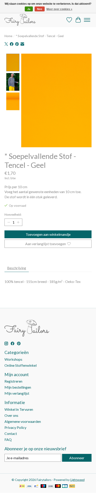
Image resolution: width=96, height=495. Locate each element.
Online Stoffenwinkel (20, 365)
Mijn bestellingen (17, 387)
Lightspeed (77, 480)
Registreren (13, 381)
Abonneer (76, 458)
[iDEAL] (22, 486)
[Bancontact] (36, 486)
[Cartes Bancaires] (65, 486)
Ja (28, 9)
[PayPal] (72, 486)
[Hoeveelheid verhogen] (18, 222)
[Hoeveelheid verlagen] (9, 222)
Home (8, 36)
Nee (39, 9)
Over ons (11, 415)
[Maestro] (43, 486)
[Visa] (29, 486)
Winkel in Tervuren (18, 409)
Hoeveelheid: (12, 214)
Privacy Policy (15, 427)
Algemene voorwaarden (22, 421)
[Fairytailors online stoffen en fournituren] (20, 20)
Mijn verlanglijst (16, 393)
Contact (10, 433)
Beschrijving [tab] (16, 268)
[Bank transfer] (51, 486)
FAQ (8, 439)
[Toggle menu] (87, 19)
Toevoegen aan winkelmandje (48, 234)
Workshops (13, 359)
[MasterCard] (58, 486)
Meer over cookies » (59, 9)
